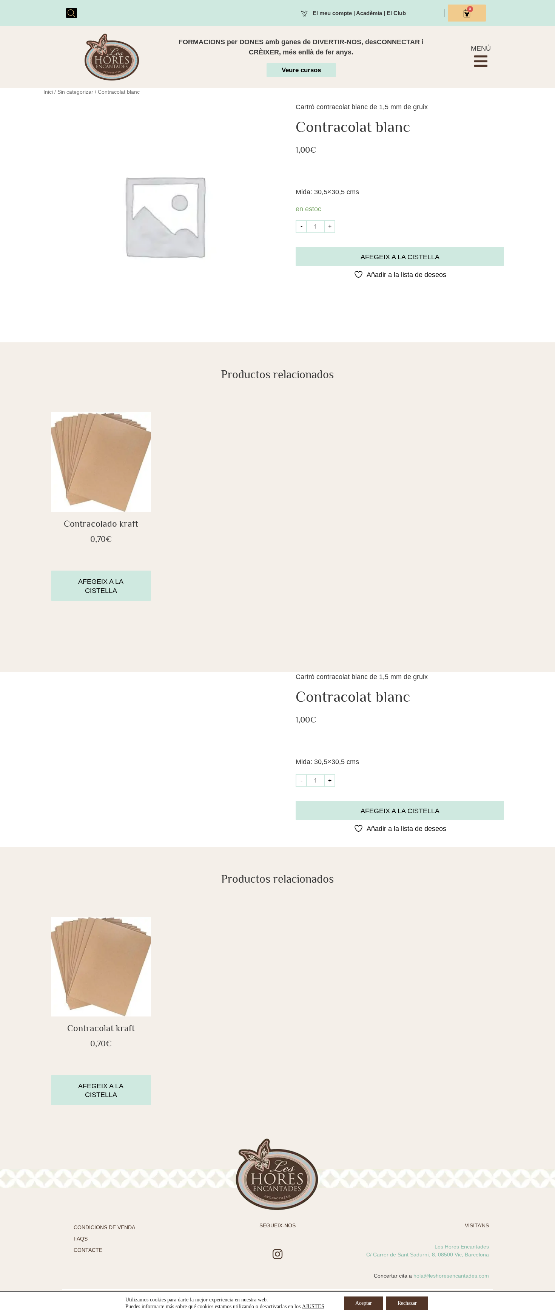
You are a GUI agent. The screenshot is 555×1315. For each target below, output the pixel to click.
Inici (48, 92)
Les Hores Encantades (462, 1247)
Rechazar (407, 1303)
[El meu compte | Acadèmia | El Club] (304, 13)
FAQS (81, 1239)
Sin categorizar (75, 92)
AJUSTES (313, 1306)
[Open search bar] (71, 13)
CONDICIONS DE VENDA (104, 1227)
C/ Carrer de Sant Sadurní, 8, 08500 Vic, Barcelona (427, 1255)
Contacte (88, 1250)
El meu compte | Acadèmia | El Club (359, 13)
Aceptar (363, 1303)
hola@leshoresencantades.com (451, 1276)
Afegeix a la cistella (400, 257)
